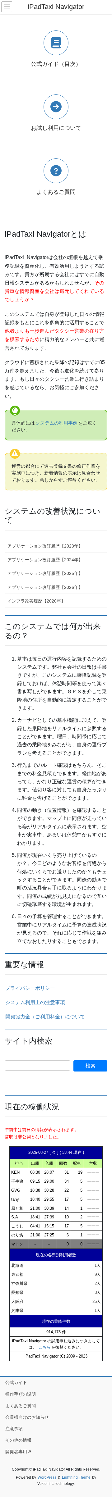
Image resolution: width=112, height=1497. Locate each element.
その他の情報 (18, 1440)
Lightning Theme (76, 1477)
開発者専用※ (18, 1451)
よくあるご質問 (20, 1405)
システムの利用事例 (56, 422)
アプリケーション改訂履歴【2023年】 (45, 546)
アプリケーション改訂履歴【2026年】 (45, 587)
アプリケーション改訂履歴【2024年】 (45, 559)
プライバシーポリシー (30, 988)
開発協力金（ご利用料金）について (45, 1016)
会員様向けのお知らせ (27, 1417)
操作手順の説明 (20, 1394)
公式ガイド (16, 1382)
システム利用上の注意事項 (35, 1002)
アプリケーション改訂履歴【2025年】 (45, 573)
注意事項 (14, 1428)
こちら (45, 1347)
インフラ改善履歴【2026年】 (36, 600)
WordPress (47, 1477)
